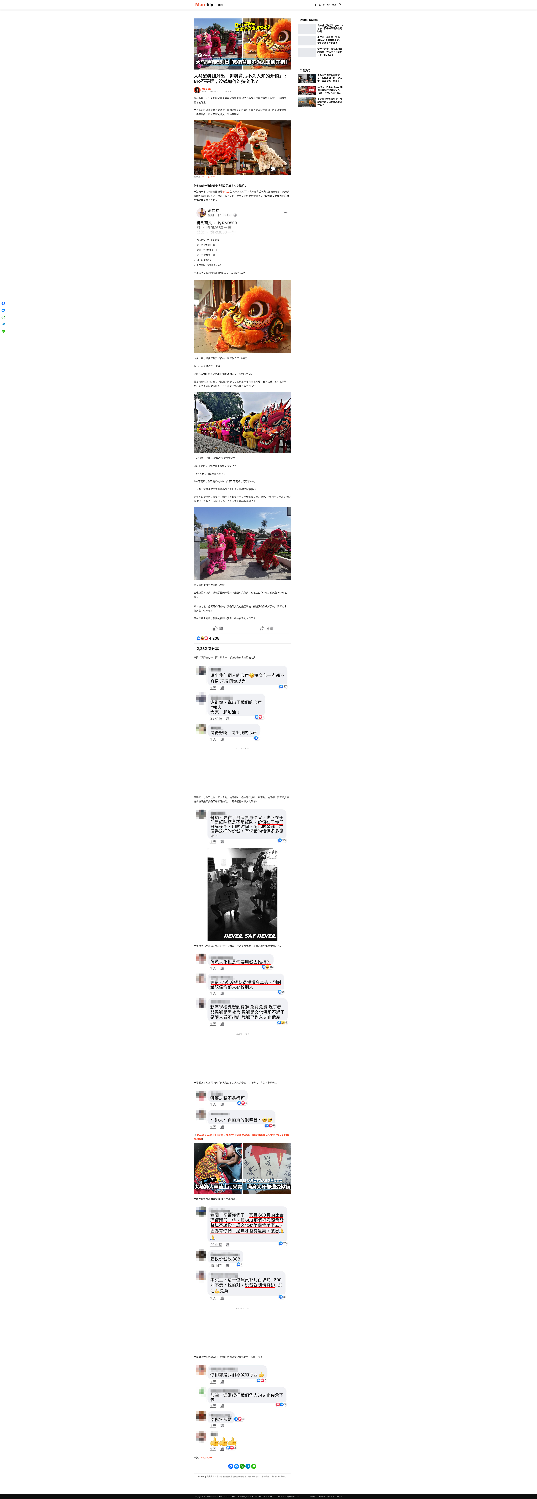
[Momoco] (197, 90)
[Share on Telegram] (247, 1466)
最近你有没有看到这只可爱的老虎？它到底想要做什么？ (329, 101)
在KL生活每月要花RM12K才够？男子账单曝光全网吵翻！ (330, 28)
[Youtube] (328, 5)
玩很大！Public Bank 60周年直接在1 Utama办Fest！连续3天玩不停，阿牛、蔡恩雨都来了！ (330, 90)
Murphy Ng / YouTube (208, 177)
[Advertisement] (242, 770)
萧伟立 (225, 191)
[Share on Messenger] (236, 1466)
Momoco (207, 89)
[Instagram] (320, 5)
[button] (340, 5)
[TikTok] (324, 5)
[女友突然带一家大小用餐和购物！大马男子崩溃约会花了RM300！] (307, 52)
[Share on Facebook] (230, 1466)
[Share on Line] (253, 1466)
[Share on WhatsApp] (242, 1466)
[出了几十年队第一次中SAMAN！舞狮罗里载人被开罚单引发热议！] (307, 40)
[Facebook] (315, 5)
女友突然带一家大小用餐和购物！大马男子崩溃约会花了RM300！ (329, 52)
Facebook (206, 1457)
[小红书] (332, 5)
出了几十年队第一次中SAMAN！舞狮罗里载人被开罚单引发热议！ (329, 40)
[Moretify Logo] (204, 5)
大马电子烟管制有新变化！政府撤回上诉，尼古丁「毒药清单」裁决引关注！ (329, 78)
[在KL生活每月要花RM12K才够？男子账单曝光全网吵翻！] (307, 29)
